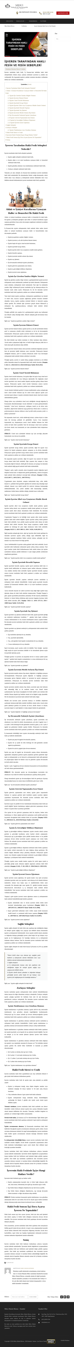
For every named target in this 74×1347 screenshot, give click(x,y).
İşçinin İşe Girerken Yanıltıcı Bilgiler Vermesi (22, 95)
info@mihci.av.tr (46, 1322)
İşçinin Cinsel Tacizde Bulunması (18, 100)
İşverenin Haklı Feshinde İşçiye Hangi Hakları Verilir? (22, 135)
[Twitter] (61, 1297)
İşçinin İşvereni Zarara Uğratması (19, 122)
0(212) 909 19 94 (48, 12)
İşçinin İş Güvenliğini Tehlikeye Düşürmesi (21, 120)
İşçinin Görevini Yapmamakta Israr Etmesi (21, 118)
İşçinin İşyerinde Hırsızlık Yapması (19, 108)
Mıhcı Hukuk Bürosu (27, 1268)
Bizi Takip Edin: (53, 1297)
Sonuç (8, 140)
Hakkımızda (33, 21)
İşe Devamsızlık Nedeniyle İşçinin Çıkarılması (22, 115)
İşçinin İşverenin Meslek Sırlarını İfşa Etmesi (21, 113)
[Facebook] (64, 1297)
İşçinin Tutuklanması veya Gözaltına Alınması (22, 130)
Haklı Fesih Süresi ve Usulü (14, 132)
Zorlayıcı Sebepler (11, 127)
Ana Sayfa (9, 21)
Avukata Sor (63, 13)
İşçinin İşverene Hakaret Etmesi (18, 98)
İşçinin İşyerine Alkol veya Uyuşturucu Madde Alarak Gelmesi (27, 105)
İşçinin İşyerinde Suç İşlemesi (17, 110)
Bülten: (7, 1297)
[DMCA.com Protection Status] (51, 1341)
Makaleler (20, 21)
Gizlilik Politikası (65, 1340)
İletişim (43, 21)
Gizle (29, 84)
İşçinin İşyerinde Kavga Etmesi (18, 103)
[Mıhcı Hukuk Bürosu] (16, 6)
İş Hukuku (10, 1262)
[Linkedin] (68, 1297)
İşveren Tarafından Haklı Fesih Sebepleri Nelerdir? (21, 88)
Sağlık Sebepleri (11, 125)
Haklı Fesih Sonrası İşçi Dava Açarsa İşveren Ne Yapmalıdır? (24, 137)
